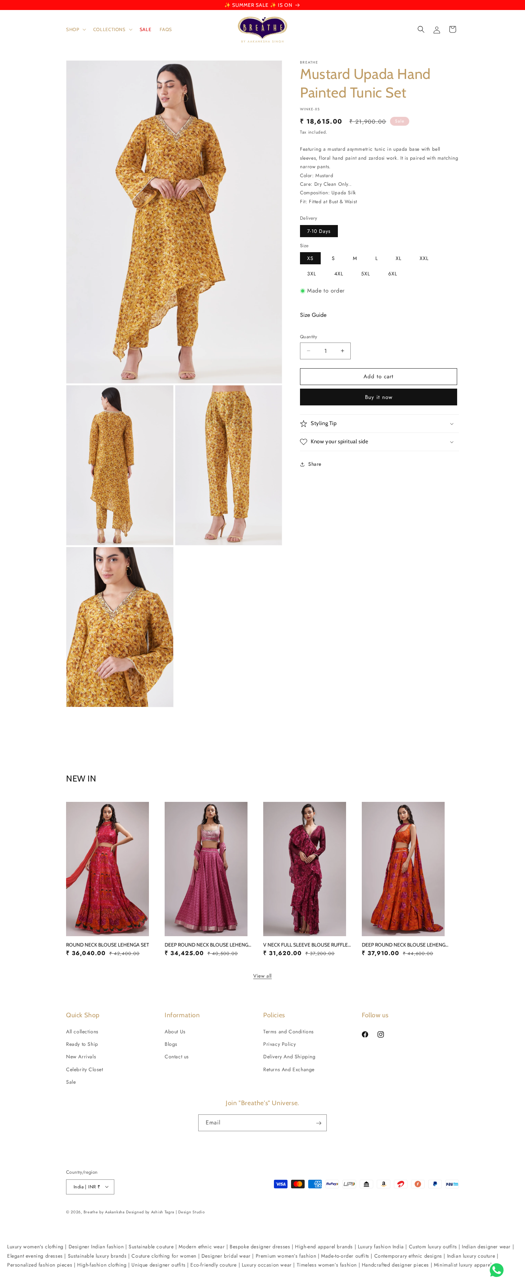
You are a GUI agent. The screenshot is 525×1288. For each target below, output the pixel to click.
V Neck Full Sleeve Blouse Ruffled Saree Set (307, 945)
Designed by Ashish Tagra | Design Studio (165, 1211)
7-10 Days (319, 231)
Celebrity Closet (84, 1069)
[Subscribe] (318, 1123)
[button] (75, 29)
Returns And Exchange (289, 1069)
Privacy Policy (279, 1044)
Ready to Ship (82, 1044)
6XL (392, 273)
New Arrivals (81, 1056)
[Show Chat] (498, 1270)
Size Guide (313, 315)
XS (310, 258)
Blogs (171, 1044)
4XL (338, 273)
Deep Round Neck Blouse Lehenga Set (209, 945)
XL (398, 258)
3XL (311, 273)
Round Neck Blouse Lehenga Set (107, 945)
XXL (424, 258)
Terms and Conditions (288, 1031)
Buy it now (378, 397)
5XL (365, 273)
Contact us (177, 1056)
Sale (71, 1081)
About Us (175, 1031)
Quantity (308, 336)
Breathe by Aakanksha (104, 1211)
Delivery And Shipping (289, 1056)
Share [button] (314, 464)
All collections (82, 1031)
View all (262, 975)
